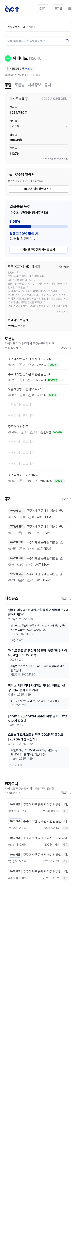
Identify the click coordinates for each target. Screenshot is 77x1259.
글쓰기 (42, 8)
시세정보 (34, 85)
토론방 (20, 85)
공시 (47, 85)
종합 (8, 85)
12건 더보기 (16, 640)
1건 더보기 (16, 765)
